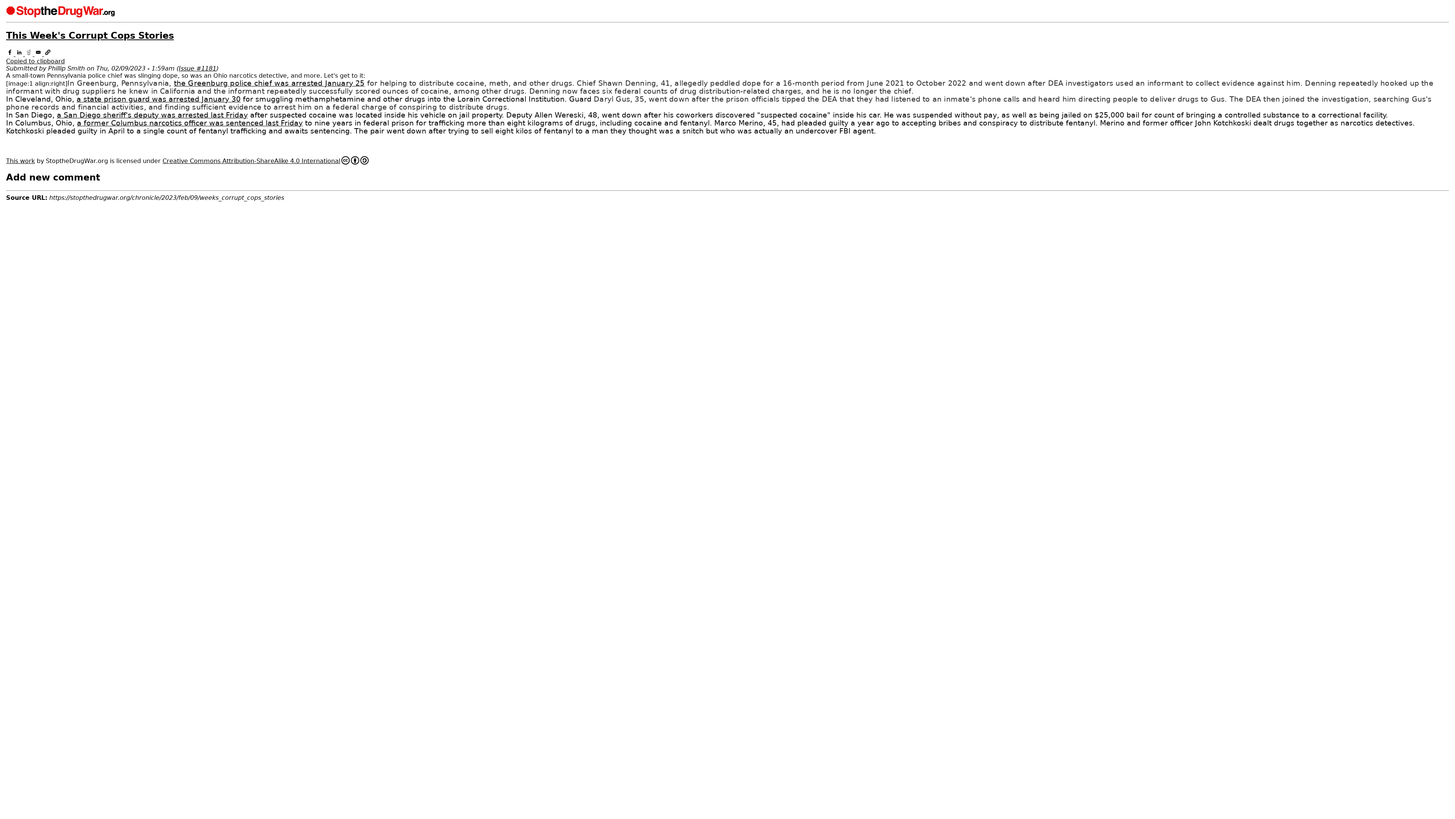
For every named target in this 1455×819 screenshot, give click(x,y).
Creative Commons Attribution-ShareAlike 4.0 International (251, 161)
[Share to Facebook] (11, 54)
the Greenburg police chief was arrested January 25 (269, 83)
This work (20, 161)
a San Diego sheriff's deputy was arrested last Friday (152, 115)
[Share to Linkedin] (20, 54)
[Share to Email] (39, 54)
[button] (727, 57)
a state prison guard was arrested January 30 (159, 99)
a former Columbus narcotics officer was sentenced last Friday (190, 123)
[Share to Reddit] (29, 54)
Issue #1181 (197, 68)
